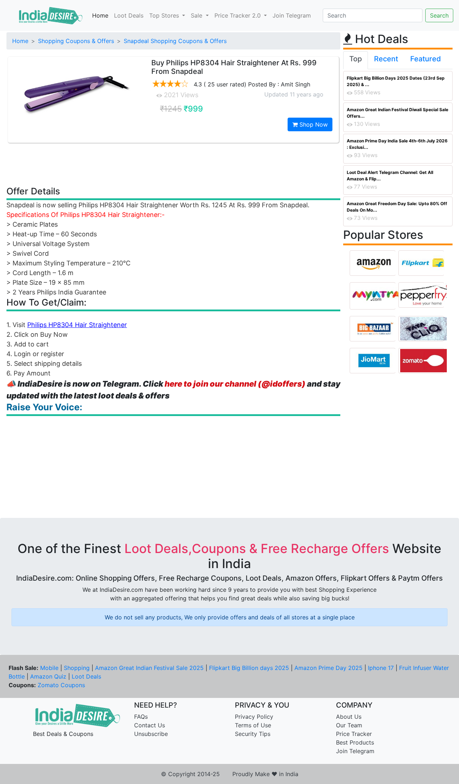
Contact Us (149, 725)
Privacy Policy (254, 716)
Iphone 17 (381, 667)
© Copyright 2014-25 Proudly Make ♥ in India (229, 774)
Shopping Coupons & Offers (76, 40)
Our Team (349, 725)
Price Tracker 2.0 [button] (238, 15)
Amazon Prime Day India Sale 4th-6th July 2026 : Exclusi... (397, 144)
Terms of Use (253, 725)
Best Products (355, 742)
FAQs (141, 716)
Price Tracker (354, 733)
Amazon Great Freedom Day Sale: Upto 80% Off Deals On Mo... (397, 207)
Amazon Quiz (48, 676)
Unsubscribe (151, 733)
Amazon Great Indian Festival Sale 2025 (149, 667)
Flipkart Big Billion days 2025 (249, 667)
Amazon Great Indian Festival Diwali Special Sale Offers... (397, 113)
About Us (348, 716)
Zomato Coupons (61, 685)
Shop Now (313, 124)
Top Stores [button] (165, 15)
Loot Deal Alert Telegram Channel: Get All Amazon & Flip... (390, 175)
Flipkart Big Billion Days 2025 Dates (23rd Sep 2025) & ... (396, 81)
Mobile (49, 667)
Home (100, 15)
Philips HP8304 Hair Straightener (77, 325)
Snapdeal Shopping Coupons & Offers (175, 40)
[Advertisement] (173, 164)
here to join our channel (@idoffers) (235, 383)
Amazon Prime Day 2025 (328, 667)
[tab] (355, 60)
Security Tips (252, 733)
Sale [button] (197, 15)
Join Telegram (292, 15)
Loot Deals (128, 15)
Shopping (77, 667)
